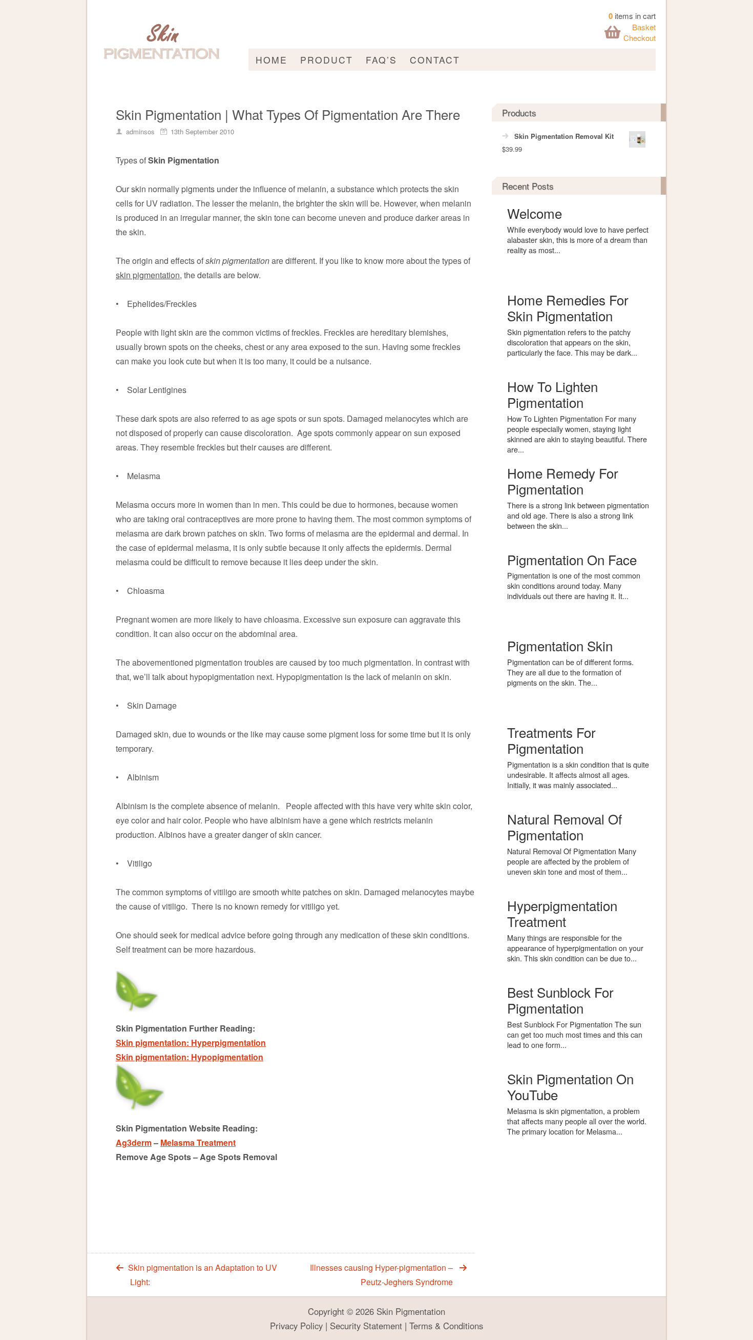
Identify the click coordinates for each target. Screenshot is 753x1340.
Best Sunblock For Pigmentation (560, 999)
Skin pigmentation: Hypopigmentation (189, 1057)
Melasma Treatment (198, 1142)
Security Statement (366, 1326)
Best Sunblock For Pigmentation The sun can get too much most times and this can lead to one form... (574, 1034)
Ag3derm (134, 1142)
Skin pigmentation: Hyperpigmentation (191, 1042)
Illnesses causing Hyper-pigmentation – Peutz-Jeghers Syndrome (381, 1275)
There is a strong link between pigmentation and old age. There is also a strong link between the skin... (578, 515)
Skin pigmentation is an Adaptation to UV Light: (202, 1275)
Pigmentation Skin (560, 645)
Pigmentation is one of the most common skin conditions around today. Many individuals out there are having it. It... (573, 585)
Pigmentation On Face (572, 559)
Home (271, 59)
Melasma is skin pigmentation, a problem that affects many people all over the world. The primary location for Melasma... (576, 1121)
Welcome (534, 212)
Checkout (639, 37)
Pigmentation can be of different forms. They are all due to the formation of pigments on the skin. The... (570, 672)
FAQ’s (381, 59)
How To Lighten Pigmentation (552, 394)
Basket (644, 27)
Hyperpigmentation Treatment (562, 913)
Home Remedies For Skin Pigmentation (568, 307)
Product (326, 59)
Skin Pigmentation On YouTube (570, 1086)
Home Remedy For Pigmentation (562, 480)
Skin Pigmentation (410, 1311)
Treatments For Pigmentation (551, 740)
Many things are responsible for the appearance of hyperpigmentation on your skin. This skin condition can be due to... (575, 948)
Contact (435, 59)
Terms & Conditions (446, 1326)
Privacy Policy (296, 1326)
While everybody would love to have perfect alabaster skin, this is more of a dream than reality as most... (578, 239)
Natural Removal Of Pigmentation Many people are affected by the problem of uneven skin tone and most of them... (571, 861)
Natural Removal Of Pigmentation (564, 826)
